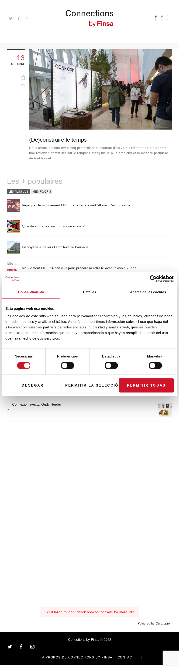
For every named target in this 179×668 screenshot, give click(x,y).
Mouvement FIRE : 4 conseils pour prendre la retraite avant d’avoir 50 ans (79, 268)
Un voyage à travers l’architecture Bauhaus (55, 247)
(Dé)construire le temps (58, 140)
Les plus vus (18, 191)
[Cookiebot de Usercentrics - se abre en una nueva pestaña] (153, 278)
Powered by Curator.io (154, 623)
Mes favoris (42, 191)
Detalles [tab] (89, 292)
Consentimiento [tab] (31, 292)
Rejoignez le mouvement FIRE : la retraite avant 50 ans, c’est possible (76, 205)
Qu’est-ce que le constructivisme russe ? (53, 226)
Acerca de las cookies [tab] (148, 292)
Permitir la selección (91, 385)
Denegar (33, 385)
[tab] (18, 192)
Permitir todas (146, 385)
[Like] (23, 86)
